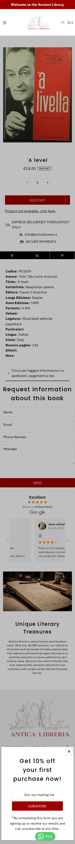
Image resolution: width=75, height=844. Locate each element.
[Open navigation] (11, 22)
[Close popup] (69, 751)
